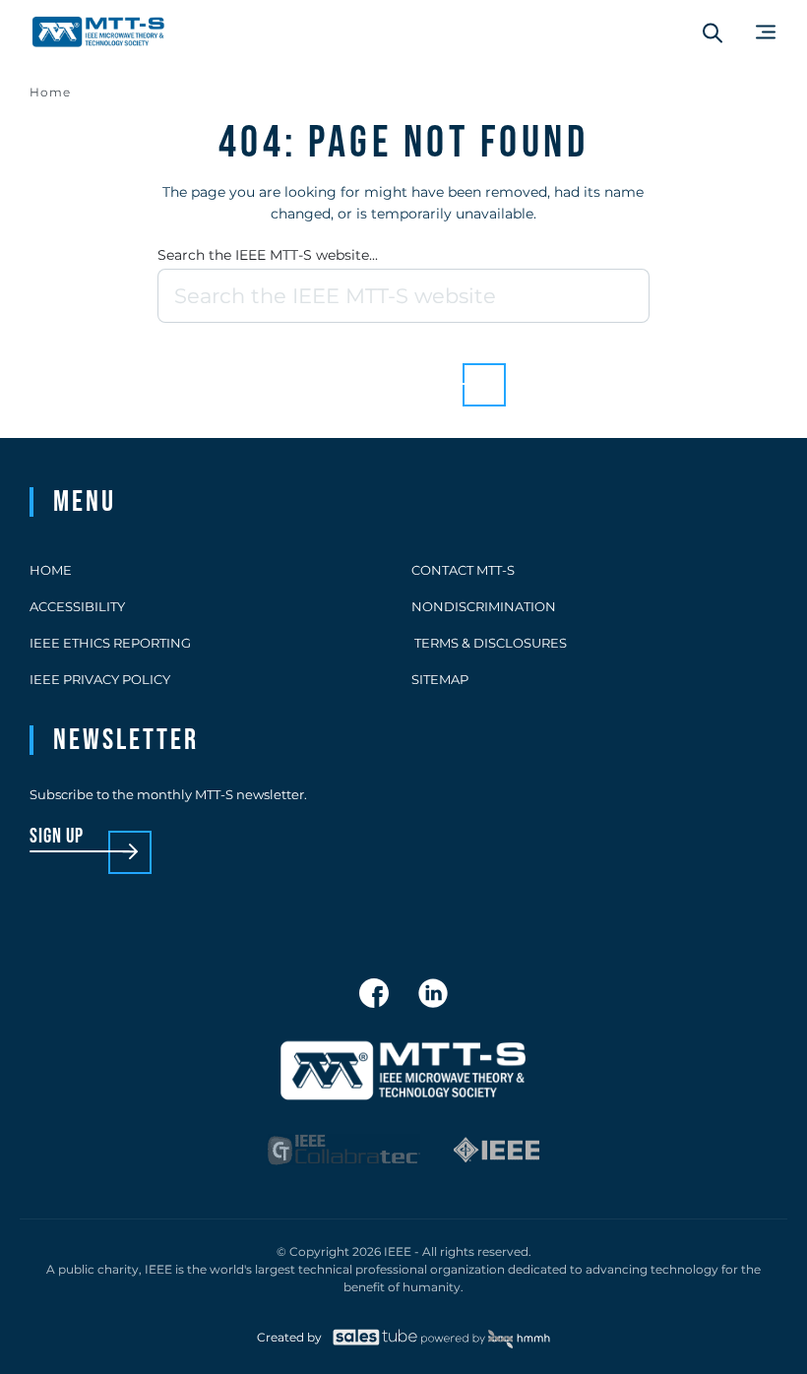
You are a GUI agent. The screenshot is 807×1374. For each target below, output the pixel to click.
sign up (57, 837)
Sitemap (439, 679)
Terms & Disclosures (489, 643)
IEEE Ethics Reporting (110, 643)
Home (50, 92)
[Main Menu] (765, 32)
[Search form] (712, 32)
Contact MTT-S (463, 570)
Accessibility (77, 606)
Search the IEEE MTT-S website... (267, 255)
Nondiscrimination (483, 606)
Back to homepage (369, 369)
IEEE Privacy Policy (100, 679)
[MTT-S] (98, 32)
